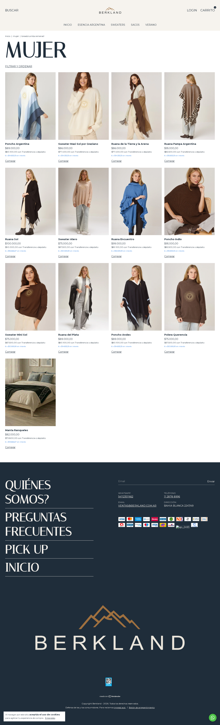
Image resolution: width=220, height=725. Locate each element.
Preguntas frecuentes (38, 524)
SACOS (135, 24)
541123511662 (125, 496)
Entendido (50, 718)
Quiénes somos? (28, 492)
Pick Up (26, 549)
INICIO (67, 24)
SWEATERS (118, 24)
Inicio (7, 36)
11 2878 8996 (172, 496)
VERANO (151, 24)
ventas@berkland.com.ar (137, 505)
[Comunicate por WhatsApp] (213, 718)
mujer (16, 36)
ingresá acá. (120, 707)
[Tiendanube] (110, 696)
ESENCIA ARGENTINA (91, 24)
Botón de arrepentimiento (142, 707)
